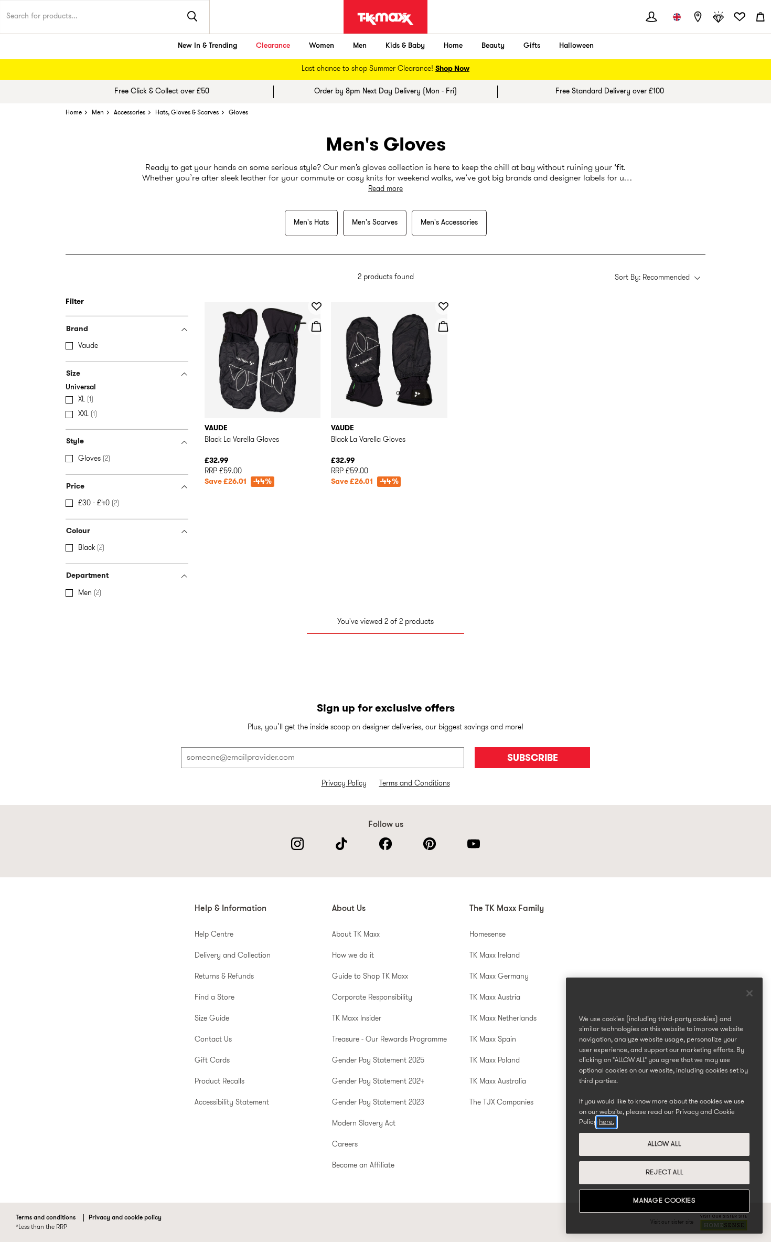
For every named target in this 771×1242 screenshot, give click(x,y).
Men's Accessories (449, 223)
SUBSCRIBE (532, 758)
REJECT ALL (664, 1172)
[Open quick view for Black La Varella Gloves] (316, 326)
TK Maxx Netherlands (503, 1019)
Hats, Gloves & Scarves (187, 113)
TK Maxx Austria (494, 998)
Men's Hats (311, 223)
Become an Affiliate (363, 1166)
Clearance (273, 46)
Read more (385, 189)
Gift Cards (212, 1061)
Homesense (487, 935)
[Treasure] (718, 17)
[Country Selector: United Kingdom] (676, 17)
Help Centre (214, 935)
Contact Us (213, 1040)
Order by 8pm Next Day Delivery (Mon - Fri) (385, 91)
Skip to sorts (230, 266)
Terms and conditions (46, 1218)
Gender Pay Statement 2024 (378, 1082)
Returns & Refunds (224, 977)
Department (87, 576)
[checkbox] (129, 346)
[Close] (749, 993)
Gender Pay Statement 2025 (378, 1061)
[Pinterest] (429, 843)
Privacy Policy (344, 784)
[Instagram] (297, 843)
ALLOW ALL (664, 1144)
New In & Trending (207, 46)
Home (453, 46)
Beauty (493, 46)
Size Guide (212, 1019)
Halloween (576, 46)
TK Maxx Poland (494, 1061)
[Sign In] (651, 17)
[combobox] (657, 278)
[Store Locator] (697, 17)
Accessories (129, 113)
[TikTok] (341, 843)
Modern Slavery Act (363, 1124)
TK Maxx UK (385, 19)
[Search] (192, 17)
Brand (77, 329)
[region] (664, 1106)
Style (75, 441)
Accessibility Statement (232, 1103)
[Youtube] (473, 843)
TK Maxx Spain (492, 1040)
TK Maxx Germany (499, 977)
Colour (78, 531)
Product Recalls (219, 1082)
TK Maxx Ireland (494, 956)
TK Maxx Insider (356, 1019)
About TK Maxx (356, 935)
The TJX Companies (501, 1103)
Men (360, 46)
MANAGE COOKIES (664, 1200)
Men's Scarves (375, 223)
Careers (345, 1145)
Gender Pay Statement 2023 (378, 1103)
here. (606, 1122)
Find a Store (214, 998)
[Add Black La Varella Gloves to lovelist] (316, 306)
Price (75, 487)
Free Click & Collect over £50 (161, 91)
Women (321, 46)
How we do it (353, 956)
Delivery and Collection (233, 956)
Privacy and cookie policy (125, 1218)
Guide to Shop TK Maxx (370, 977)
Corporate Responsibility (372, 998)
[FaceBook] (385, 843)
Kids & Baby (405, 46)
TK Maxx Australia (497, 1082)
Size (73, 374)
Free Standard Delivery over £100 (609, 91)
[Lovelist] (739, 17)
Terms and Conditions (414, 784)
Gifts (531, 46)
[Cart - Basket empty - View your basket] (760, 17)
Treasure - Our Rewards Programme (389, 1040)
